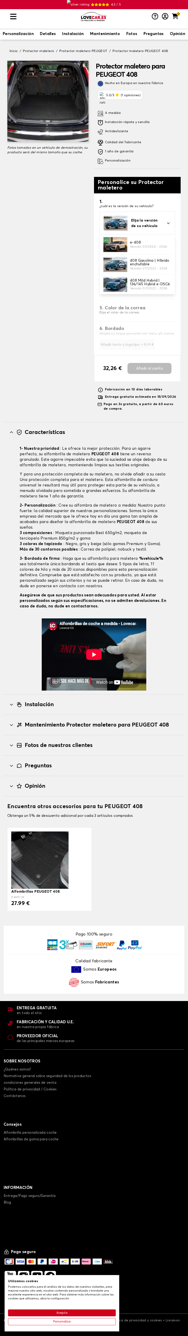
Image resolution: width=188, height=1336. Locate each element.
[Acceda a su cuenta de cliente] (165, 16)
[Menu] (43, 16)
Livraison (173, 1320)
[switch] (18, 34)
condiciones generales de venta (30, 1082)
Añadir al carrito (149, 368)
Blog (7, 1202)
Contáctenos (14, 1096)
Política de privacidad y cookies (136, 1320)
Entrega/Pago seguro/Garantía (29, 1196)
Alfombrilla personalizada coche (30, 1132)
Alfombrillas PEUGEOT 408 (35, 891)
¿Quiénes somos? (17, 1069)
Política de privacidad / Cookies (30, 1089)
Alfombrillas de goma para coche (31, 1139)
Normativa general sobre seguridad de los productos (47, 1076)
